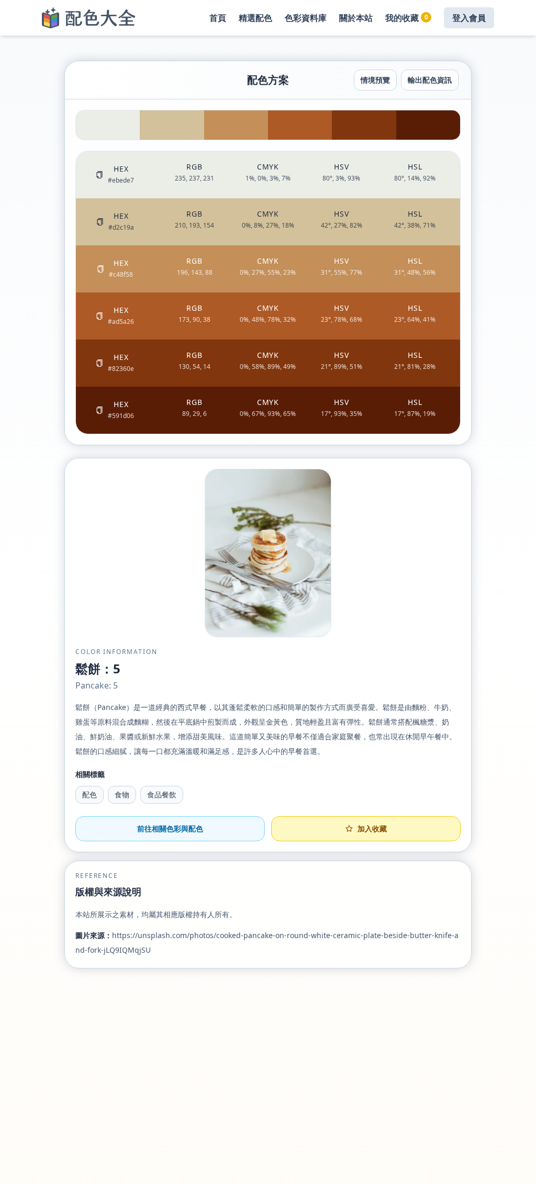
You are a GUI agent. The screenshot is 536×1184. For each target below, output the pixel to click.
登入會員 (469, 18)
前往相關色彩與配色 (170, 828)
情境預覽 (375, 80)
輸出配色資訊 (430, 80)
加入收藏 (372, 828)
